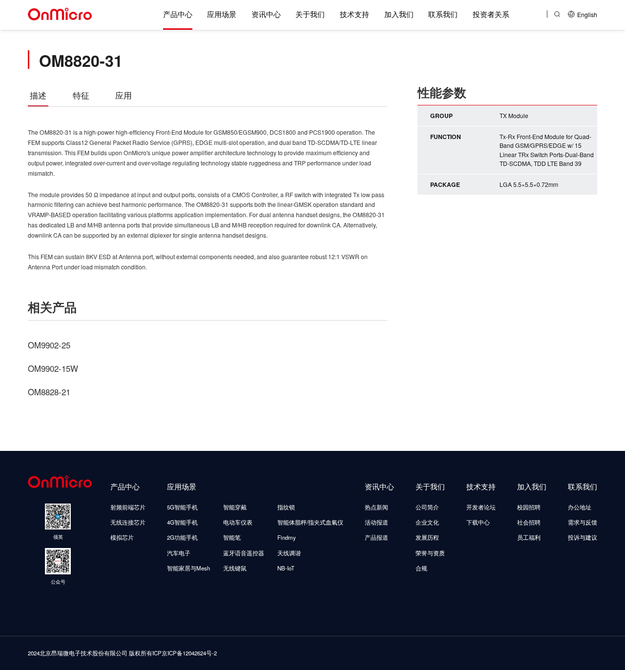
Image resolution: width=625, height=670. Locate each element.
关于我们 (310, 13)
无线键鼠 (235, 568)
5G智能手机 (182, 507)
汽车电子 (178, 553)
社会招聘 (529, 522)
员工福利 (529, 537)
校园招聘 (529, 507)
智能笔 (232, 537)
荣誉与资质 (430, 553)
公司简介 (427, 507)
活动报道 (376, 522)
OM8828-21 (49, 392)
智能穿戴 (235, 507)
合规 (421, 568)
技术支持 (354, 13)
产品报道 (376, 537)
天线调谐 (289, 553)
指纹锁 (286, 507)
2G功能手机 (182, 537)
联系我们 (443, 13)
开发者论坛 (481, 507)
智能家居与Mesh (188, 568)
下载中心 (478, 522)
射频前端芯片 (128, 507)
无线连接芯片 (128, 522)
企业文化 (427, 522)
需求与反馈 (582, 522)
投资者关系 (491, 13)
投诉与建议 (582, 537)
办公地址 (579, 507)
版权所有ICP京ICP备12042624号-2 (173, 653)
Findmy (286, 537)
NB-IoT (285, 568)
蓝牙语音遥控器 (243, 553)
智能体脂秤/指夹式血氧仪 (310, 522)
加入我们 (399, 13)
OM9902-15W (53, 368)
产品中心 (177, 13)
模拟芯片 (122, 537)
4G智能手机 (182, 522)
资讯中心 (266, 13)
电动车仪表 (237, 522)
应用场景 (221, 13)
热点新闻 (376, 507)
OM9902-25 (49, 345)
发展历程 (427, 537)
